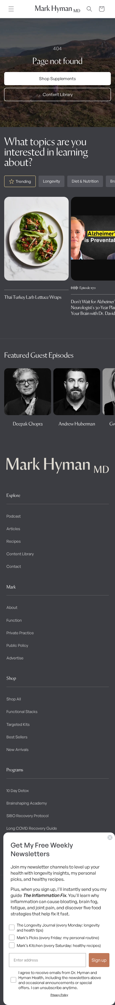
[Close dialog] (110, 837)
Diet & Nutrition (85, 181)
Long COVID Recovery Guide (31, 828)
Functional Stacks (21, 711)
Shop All (13, 699)
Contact (13, 566)
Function (14, 620)
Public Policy (17, 645)
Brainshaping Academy (26, 803)
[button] (11, 9)
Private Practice (20, 632)
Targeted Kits (18, 724)
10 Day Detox (17, 790)
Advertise (14, 657)
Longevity (51, 181)
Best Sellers (16, 736)
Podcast (13, 516)
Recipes (13, 541)
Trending (23, 181)
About (11, 607)
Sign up (99, 960)
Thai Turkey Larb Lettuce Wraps (32, 297)
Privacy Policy (59, 994)
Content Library (58, 94)
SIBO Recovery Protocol (27, 815)
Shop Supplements (57, 78)
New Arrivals (17, 749)
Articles (13, 528)
